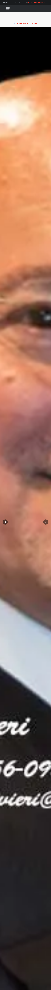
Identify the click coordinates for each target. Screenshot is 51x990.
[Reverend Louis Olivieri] (26, 19)
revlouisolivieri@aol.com (37, 2)
